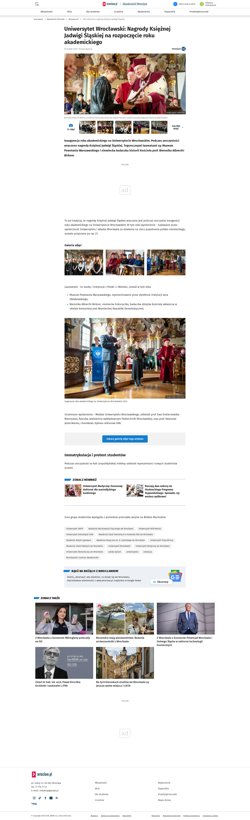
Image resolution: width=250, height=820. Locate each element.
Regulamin (156, 804)
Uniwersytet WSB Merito (150, 517)
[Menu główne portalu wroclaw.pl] (37, 4)
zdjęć (71, 129)
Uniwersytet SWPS (74, 517)
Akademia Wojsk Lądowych (78, 528)
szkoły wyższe (114, 540)
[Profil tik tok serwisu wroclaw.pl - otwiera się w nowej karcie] (39, 786)
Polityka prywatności (191, 804)
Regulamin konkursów (171, 804)
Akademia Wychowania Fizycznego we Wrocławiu (110, 517)
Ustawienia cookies (210, 804)
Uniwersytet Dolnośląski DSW (79, 523)
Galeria (176, 127)
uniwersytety (132, 540)
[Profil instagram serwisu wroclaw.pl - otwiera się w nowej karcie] (34, 786)
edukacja (148, 540)
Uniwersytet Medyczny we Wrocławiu (153, 534)
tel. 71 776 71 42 (39, 775)
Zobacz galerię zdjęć (125, 427)
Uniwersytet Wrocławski (119, 534)
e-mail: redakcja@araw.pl (44, 779)
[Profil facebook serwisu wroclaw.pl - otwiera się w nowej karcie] (45, 786)
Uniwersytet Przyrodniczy (161, 528)
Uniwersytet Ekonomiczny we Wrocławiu (84, 540)
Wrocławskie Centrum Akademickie (82, 546)
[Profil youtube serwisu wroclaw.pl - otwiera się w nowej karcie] (51, 786)
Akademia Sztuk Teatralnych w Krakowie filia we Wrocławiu (126, 523)
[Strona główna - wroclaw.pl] (110, 4)
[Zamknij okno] (213, 11)
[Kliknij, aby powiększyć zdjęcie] (84, 262)
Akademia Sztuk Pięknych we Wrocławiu (84, 534)
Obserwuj (165, 570)
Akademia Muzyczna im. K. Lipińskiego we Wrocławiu (120, 528)
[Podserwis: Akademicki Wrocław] (133, 4)
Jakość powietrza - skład (199, 28)
